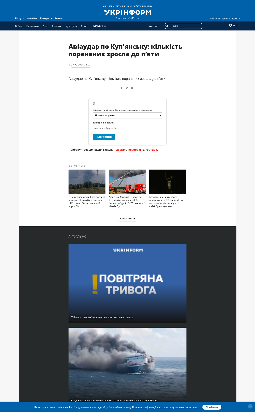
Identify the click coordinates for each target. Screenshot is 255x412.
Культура (71, 26)
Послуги (19, 18)
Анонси (59, 18)
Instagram (134, 149)
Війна (18, 26)
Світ (45, 26)
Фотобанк (32, 18)
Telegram (120, 149)
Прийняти (212, 407)
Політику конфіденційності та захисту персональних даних (165, 407)
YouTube (151, 149)
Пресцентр (46, 18)
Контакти (154, 26)
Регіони (56, 26)
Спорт (85, 26)
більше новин (127, 219)
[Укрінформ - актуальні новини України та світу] (127, 12)
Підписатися (104, 136)
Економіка (32, 26)
